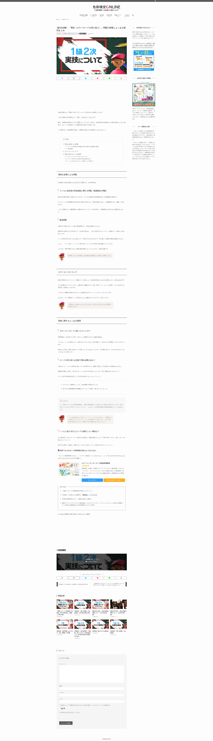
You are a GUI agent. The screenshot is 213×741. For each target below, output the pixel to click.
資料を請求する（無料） (114, 480)
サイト (61, 699)
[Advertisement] (92, 94)
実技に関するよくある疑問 (73, 154)
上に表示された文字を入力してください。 (70, 712)
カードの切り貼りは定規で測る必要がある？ (79, 159)
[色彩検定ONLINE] (106, 8)
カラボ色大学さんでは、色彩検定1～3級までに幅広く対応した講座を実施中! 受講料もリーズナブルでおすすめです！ (143, 45)
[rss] (155, 1)
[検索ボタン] (133, 15)
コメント (62, 664)
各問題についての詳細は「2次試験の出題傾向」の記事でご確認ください (89, 255)
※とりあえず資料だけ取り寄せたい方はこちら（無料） (74, 514)
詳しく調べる (92, 480)
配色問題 (70, 149)
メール (61, 692)
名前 (61, 686)
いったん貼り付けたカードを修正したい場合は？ (81, 161)
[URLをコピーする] (121, 78)
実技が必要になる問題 (71, 144)
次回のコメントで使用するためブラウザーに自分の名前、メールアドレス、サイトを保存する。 (86, 705)
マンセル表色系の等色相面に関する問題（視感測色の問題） (83, 146)
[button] (62, 78)
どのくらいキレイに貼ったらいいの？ (78, 156)
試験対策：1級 (83, 33)
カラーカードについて (71, 151)
